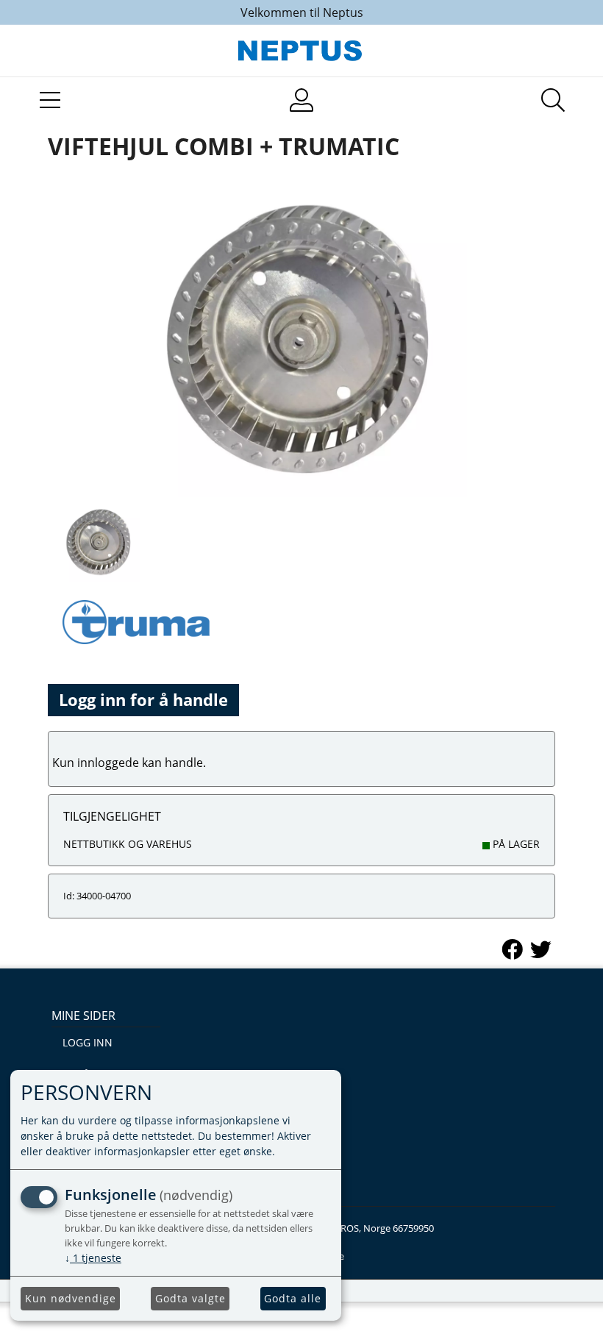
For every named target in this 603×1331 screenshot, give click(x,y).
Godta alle (292, 1298)
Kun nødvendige (70, 1298)
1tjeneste (93, 1258)
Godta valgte (190, 1298)
